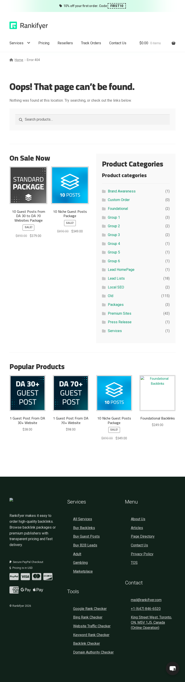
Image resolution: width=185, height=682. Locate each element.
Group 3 (114, 235)
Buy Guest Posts (86, 536)
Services (16, 43)
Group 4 (114, 243)
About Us (138, 519)
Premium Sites (119, 313)
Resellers (65, 43)
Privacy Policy (142, 554)
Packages (116, 304)
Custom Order (119, 200)
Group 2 (114, 226)
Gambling (80, 562)
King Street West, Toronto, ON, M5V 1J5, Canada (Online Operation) (151, 622)
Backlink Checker (86, 643)
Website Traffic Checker (92, 626)
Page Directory (143, 536)
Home (19, 60)
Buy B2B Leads (85, 545)
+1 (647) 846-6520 (146, 609)
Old (110, 296)
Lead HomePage (121, 269)
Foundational (118, 208)
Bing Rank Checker (87, 617)
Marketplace (83, 571)
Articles (137, 528)
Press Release (120, 322)
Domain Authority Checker (93, 652)
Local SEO (116, 287)
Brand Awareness (122, 191)
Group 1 (114, 217)
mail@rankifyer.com (146, 600)
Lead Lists (116, 278)
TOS (134, 562)
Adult (77, 554)
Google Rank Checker (90, 609)
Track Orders (91, 43)
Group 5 (114, 252)
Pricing (43, 43)
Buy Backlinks (84, 528)
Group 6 (114, 261)
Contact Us (117, 43)
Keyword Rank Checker (91, 635)
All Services (82, 519)
